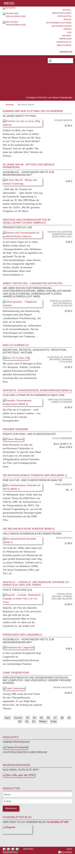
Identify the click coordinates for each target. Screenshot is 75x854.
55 (42, 717)
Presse (67, 29)
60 (20, 721)
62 (34, 721)
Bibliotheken (64, 45)
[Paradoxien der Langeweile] (18, 648)
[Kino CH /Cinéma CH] (16, 358)
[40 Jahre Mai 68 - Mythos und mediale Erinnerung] (23, 182)
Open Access (64, 16)
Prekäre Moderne (15, 429)
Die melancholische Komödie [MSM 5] (28, 528)
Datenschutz (64, 42)
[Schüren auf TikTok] (13, 849)
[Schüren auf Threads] (9, 849)
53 (28, 717)
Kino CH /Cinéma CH (16, 345)
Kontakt (66, 36)
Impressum (65, 39)
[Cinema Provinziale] (15, 748)
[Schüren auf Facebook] (5, 849)
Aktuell (67, 10)
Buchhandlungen (61, 26)
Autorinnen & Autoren (58, 23)
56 (48, 717)
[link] (70, 157)
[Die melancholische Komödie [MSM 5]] (23, 541)
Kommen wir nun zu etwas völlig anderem (33, 111)
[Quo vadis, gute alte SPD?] (19, 775)
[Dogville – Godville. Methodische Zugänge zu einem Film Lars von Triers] (23, 599)
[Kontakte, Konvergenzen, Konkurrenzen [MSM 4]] (23, 403)
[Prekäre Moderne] (13, 440)
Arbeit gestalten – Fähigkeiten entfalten (32, 283)
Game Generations (16, 672)
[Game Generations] (14, 689)
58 (62, 717)
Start (8, 717)
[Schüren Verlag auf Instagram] (18, 849)
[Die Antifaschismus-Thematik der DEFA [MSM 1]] (23, 488)
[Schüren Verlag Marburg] (19, 8)
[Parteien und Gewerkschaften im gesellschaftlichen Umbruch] (23, 235)
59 (69, 717)
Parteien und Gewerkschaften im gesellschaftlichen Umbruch (26, 221)
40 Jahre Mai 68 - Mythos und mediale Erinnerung (29, 166)
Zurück (18, 717)
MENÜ (8, 3)
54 (35, 717)
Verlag (67, 19)
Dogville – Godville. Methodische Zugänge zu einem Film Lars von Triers (36, 583)
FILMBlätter (57, 822)
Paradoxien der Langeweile (22, 634)
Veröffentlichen (61, 13)
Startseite (9, 104)
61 (27, 721)
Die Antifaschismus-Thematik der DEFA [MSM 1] (35, 475)
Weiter (43, 721)
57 (55, 717)
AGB (69, 32)
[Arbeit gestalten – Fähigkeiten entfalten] (23, 304)
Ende (54, 721)
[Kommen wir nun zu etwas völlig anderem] (23, 123)
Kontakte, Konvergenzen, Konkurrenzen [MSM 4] (37, 390)
